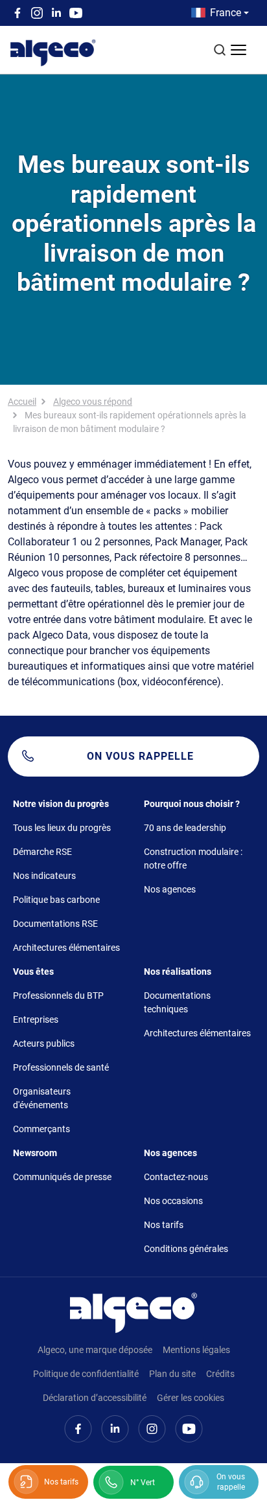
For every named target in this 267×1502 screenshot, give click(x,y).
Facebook (17, 13)
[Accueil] (133, 1312)
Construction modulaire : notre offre (193, 858)
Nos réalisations (177, 971)
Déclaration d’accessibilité (94, 1398)
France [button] (225, 12)
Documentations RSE (55, 923)
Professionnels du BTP (58, 995)
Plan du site (172, 1374)
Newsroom (35, 1153)
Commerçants (41, 1129)
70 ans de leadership (185, 828)
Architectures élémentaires (66, 947)
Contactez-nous (176, 1177)
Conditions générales (186, 1249)
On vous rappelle (140, 756)
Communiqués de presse (62, 1177)
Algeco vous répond (92, 401)
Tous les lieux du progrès (62, 828)
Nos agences (170, 889)
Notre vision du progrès (61, 804)
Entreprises (35, 1019)
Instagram (37, 13)
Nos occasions (173, 1201)
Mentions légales (196, 1350)
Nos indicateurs (44, 875)
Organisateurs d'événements (42, 1098)
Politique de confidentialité (86, 1374)
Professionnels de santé (61, 1067)
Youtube (76, 13)
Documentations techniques (177, 1002)
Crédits (220, 1374)
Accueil (22, 401)
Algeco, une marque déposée (95, 1350)
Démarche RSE (42, 852)
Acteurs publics (44, 1043)
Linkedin (56, 13)
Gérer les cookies (190, 1398)
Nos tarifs (163, 1225)
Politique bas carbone (56, 899)
